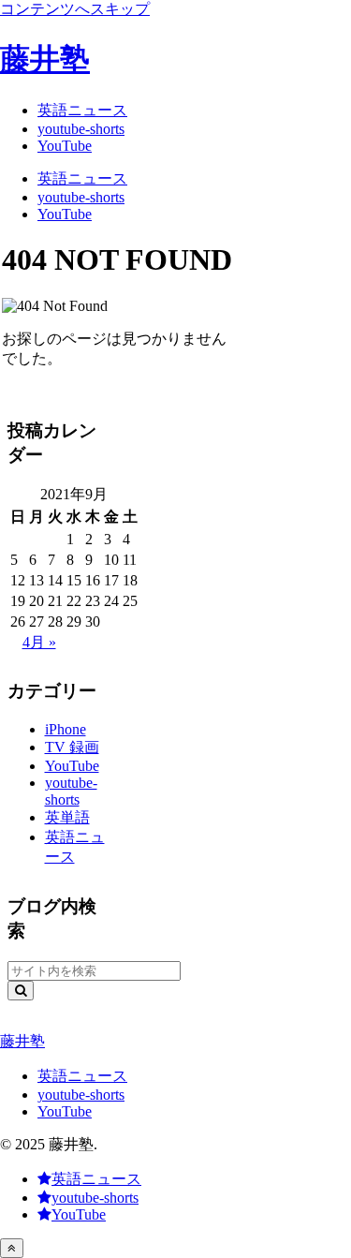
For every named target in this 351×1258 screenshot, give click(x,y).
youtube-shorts (80, 1095)
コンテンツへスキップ (75, 9)
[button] (20, 990)
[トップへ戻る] (11, 1248)
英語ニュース (82, 1076)
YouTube (64, 1111)
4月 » (39, 642)
